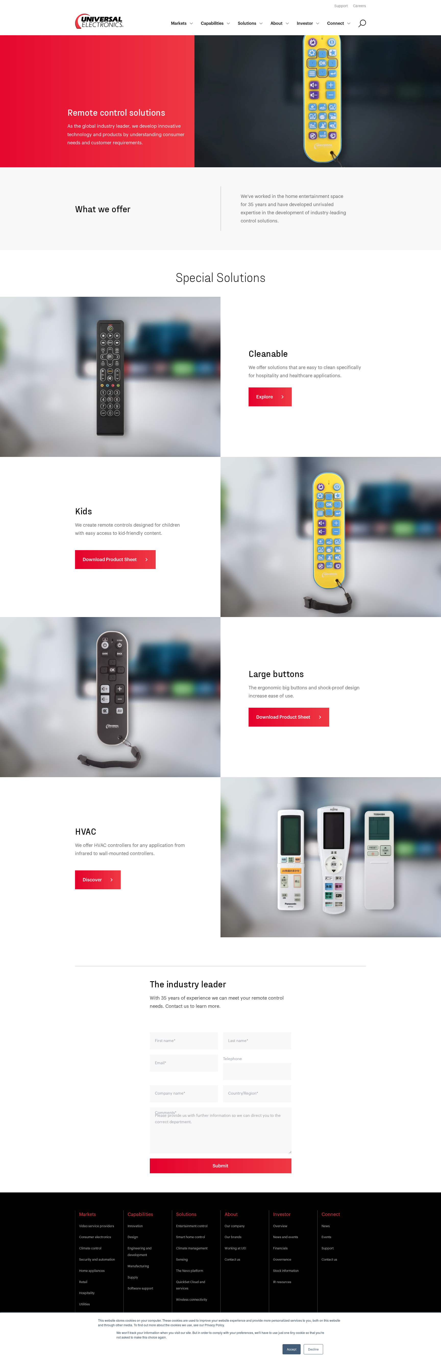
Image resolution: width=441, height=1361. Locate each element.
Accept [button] (291, 1349)
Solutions (247, 23)
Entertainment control (191, 1226)
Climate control (90, 1248)
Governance (282, 1259)
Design (133, 1237)
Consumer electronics (95, 1237)
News (326, 1226)
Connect (335, 23)
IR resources (282, 1282)
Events (326, 1237)
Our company (235, 1226)
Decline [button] (313, 1349)
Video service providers (96, 1226)
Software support (140, 1288)
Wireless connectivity (191, 1299)
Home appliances (92, 1270)
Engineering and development (140, 1252)
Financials (280, 1248)
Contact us (232, 1259)
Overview (280, 1226)
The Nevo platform (189, 1270)
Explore (264, 397)
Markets (179, 23)
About (277, 23)
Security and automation (97, 1259)
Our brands (233, 1237)
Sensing (182, 1259)
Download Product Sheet (110, 559)
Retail (83, 1282)
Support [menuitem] (341, 6)
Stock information (286, 1270)
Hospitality (87, 1293)
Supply (133, 1277)
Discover (92, 880)
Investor (305, 23)
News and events (285, 1237)
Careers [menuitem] (359, 6)
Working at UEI (235, 1248)
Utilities (84, 1304)
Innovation (135, 1226)
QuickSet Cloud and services (190, 1285)
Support (328, 1248)
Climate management (191, 1248)
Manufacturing (138, 1266)
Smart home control (190, 1237)
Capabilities (212, 23)
